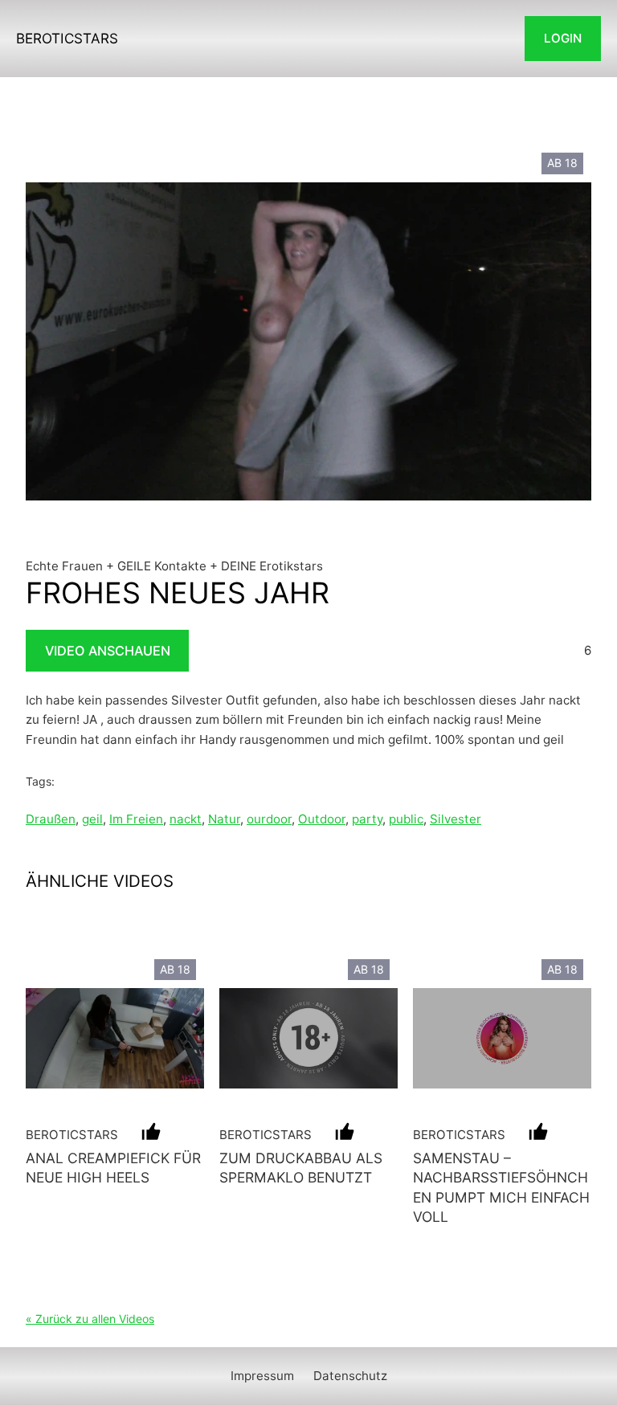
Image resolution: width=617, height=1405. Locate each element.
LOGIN (563, 38)
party (367, 819)
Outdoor (321, 819)
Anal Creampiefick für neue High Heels (113, 1168)
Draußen (51, 819)
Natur (224, 819)
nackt (186, 819)
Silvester (455, 819)
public (406, 819)
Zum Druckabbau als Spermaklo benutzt (300, 1168)
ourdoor (269, 819)
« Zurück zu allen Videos (90, 1318)
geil (92, 819)
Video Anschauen (107, 651)
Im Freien (136, 819)
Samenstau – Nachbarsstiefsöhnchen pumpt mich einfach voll (501, 1187)
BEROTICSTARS (67, 38)
